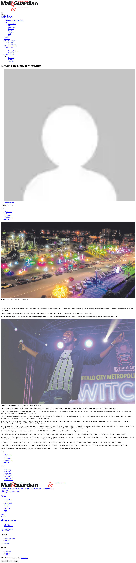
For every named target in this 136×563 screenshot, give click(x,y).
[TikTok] (7, 17)
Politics (3, 514)
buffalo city (7, 470)
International (8, 503)
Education (7, 505)
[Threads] (6, 17)
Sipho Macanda (9, 202)
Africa (6, 501)
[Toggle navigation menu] (2, 13)
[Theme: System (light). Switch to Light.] (3, 15)
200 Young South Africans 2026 (10, 492)
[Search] (7, 15)
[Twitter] (9, 17)
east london (7, 473)
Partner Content (5, 543)
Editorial (6, 524)
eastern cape (8, 475)
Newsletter (7, 551)
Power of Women (9, 538)
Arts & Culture (5, 531)
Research (7, 553)
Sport (6, 511)
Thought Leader (8, 520)
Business (3, 516)
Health (6, 506)
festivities (7, 476)
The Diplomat (8, 526)
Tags (2, 490)
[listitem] (4, 488)
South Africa (8, 500)
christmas (7, 471)
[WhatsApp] (10, 17)
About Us (7, 554)
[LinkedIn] (4, 17)
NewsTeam (24, 558)
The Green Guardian (7, 529)
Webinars (7, 540)
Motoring (7, 508)
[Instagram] (3, 17)
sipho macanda (8, 480)
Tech (5, 510)
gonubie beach (8, 478)
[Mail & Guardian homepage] (68, 6)
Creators (6, 490)
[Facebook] (1, 17)
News (3, 496)
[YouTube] (12, 17)
